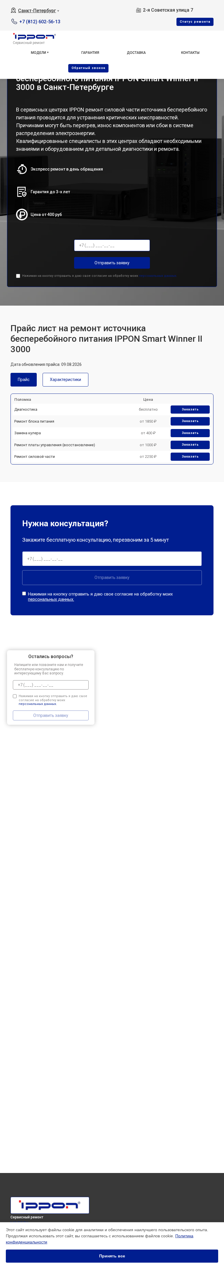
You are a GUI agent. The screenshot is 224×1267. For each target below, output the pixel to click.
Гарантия (90, 53)
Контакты (190, 53)
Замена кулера (27, 433)
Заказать (190, 409)
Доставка (136, 53)
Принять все (112, 1256)
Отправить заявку (112, 263)
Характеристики (65, 379)
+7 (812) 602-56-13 (39, 21)
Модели (38, 53)
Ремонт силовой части (34, 456)
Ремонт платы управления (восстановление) (54, 445)
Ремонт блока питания (34, 421)
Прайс (23, 379)
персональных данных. (158, 276)
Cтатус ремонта (195, 22)
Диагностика (25, 409)
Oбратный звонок (88, 68)
